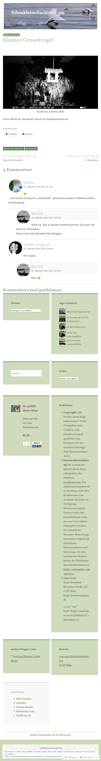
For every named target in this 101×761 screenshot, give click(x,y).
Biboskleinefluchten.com (37, 13)
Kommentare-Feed (25, 711)
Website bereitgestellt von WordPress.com (50, 734)
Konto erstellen (23, 698)
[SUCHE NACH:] (26, 373)
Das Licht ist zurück (20, 158)
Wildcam (32, 149)
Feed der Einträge (24, 706)
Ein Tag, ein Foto (15, 149)
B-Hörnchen (82, 158)
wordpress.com (72, 482)
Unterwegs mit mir (76, 317)
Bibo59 (37, 213)
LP (68, 327)
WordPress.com (23, 715)
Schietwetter (83, 311)
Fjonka (28, 182)
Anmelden (21, 702)
